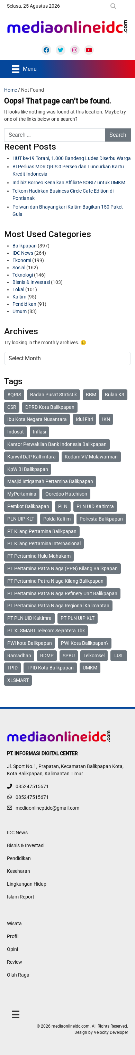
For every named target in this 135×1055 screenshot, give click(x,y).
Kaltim (19, 296)
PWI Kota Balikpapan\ (84, 643)
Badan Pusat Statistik (53, 394)
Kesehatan (18, 871)
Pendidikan (24, 304)
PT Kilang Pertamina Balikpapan (41, 531)
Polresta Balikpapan (101, 519)
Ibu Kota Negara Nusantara (37, 419)
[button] (114, 6)
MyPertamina (21, 494)
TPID (12, 667)
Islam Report (20, 897)
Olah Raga (18, 975)
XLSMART (18, 680)
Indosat (15, 431)
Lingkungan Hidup (26, 884)
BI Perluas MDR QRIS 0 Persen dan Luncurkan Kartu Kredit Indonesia (68, 170)
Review (14, 962)
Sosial (18, 267)
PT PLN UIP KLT (77, 618)
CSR (11, 407)
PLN (63, 506)
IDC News (22, 253)
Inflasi (39, 431)
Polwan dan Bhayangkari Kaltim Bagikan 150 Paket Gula (67, 210)
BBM (91, 394)
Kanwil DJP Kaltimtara (31, 456)
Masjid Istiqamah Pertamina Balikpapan (50, 481)
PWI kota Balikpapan (29, 643)
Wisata (14, 923)
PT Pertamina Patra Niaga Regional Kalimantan (58, 605)
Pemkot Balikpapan (28, 506)
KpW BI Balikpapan (27, 469)
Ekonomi (21, 260)
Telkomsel (94, 655)
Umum (19, 311)
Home (10, 90)
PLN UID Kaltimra (95, 506)
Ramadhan (19, 655)
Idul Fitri (84, 419)
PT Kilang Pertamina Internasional (44, 543)
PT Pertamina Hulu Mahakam (39, 556)
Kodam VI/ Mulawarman (91, 456)
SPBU (69, 655)
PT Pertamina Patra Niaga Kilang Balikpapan (55, 581)
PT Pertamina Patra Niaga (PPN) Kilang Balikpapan (62, 568)
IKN (106, 419)
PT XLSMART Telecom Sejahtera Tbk (46, 630)
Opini (12, 949)
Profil (12, 936)
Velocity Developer (111, 1032)
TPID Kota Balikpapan (50, 667)
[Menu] (15, 1014)
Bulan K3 (114, 394)
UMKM (90, 667)
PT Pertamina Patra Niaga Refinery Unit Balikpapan (62, 593)
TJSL (119, 655)
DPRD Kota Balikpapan (49, 407)
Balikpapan (24, 245)
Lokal (18, 289)
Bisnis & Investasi (31, 282)
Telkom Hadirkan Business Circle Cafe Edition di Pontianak (63, 194)
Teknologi (22, 275)
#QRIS (14, 394)
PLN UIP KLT (20, 519)
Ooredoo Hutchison (66, 494)
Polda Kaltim (57, 519)
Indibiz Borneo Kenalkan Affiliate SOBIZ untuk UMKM (68, 182)
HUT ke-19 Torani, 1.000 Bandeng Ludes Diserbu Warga (71, 158)
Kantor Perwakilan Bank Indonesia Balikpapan (57, 444)
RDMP (47, 655)
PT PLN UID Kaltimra (29, 618)
